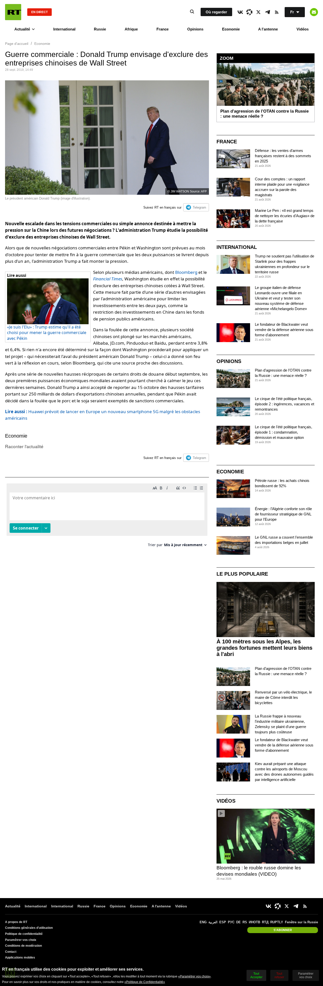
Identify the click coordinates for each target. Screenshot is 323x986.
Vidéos (303, 29)
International (64, 29)
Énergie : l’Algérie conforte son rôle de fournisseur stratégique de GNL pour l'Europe (283, 514)
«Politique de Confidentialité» (144, 982)
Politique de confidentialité (24, 934)
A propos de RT (16, 922)
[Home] (13, 12)
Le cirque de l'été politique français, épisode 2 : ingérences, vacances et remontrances (284, 404)
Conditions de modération (23, 945)
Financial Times (107, 279)
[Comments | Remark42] (107, 517)
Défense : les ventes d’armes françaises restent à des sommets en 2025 (283, 155)
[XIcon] (258, 12)
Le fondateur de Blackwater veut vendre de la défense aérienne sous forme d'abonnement (284, 329)
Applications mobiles (20, 957)
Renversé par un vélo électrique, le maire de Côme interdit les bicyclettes (283, 697)
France (162, 29)
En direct (39, 12)
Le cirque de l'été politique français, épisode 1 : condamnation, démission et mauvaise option (283, 432)
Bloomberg (186, 272)
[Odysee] (249, 12)
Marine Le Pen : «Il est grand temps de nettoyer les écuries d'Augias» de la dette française (284, 215)
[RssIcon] (277, 12)
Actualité (22, 29)
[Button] (314, 12)
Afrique (131, 29)
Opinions (195, 29)
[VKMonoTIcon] (240, 12)
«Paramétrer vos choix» (194, 976)
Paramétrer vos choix (20, 940)
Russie (100, 29)
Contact (10, 952)
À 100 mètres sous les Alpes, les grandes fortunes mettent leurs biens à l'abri (264, 647)
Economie (231, 29)
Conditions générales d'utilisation (29, 928)
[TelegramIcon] (267, 12)
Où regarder (216, 12)
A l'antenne (268, 29)
